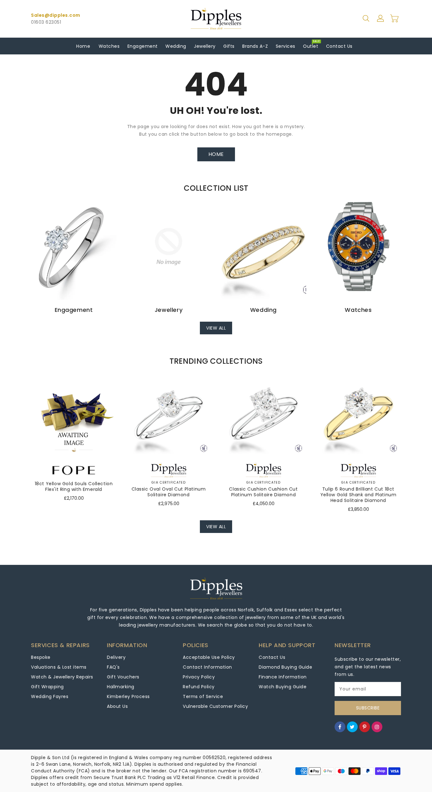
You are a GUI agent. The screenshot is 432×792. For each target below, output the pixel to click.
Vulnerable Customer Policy (215, 706)
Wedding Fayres (49, 696)
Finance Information (283, 677)
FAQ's (113, 667)
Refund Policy (199, 687)
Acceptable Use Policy (209, 657)
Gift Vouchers (123, 677)
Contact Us (272, 657)
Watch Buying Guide (282, 687)
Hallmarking (120, 687)
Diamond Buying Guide (285, 667)
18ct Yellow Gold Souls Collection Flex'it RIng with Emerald (74, 486)
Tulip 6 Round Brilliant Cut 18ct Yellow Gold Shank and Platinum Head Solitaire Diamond (358, 494)
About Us (117, 706)
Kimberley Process (128, 696)
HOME (216, 154)
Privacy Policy (199, 677)
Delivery (116, 657)
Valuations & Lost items (59, 667)
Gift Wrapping (47, 687)
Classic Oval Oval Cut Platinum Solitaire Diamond (169, 492)
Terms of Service (203, 696)
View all (216, 328)
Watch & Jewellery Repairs (62, 677)
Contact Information (207, 667)
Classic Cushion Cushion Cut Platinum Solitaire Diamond (263, 492)
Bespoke (41, 657)
